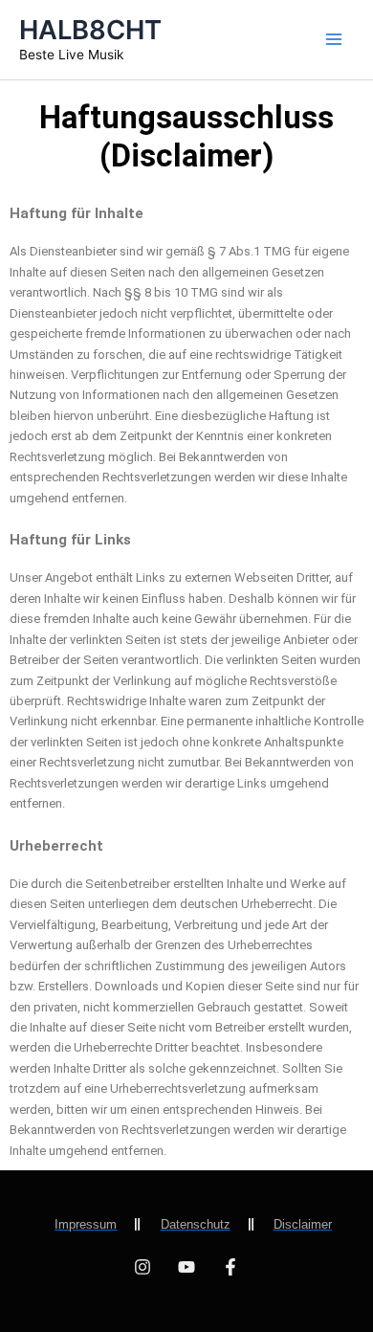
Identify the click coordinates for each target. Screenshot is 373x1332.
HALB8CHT (90, 29)
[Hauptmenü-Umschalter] (334, 39)
